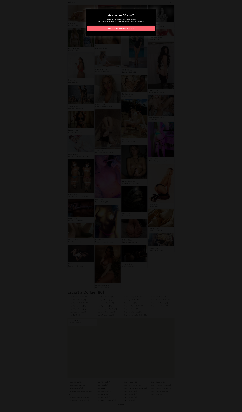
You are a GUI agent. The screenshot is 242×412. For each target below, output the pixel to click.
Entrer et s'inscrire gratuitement (121, 28)
